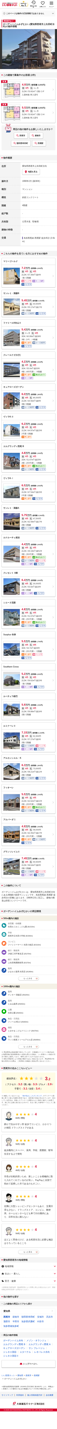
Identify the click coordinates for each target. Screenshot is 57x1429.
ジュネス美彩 (9, 1352)
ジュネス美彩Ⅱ (11, 1356)
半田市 (16, 1321)
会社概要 (49, 1395)
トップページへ (30, 1364)
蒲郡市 (6, 1321)
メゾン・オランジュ (36, 1340)
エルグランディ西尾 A (39, 1344)
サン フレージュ (37, 1348)
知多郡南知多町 (11, 1326)
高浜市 (49, 1317)
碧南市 (38, 135)
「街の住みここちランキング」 (32, 1096)
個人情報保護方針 (34, 1395)
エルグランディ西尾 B (14, 1344)
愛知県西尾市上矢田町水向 (34, 166)
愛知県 (6, 1311)
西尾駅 (40, 143)
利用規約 (20, 1395)
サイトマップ (7, 1395)
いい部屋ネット (8, 1375)
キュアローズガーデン (14, 1348)
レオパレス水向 (42, 1352)
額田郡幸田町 (22, 143)
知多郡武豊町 (28, 1321)
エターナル (25, 1352)
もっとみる (27, 978)
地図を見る (33, 172)
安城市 (40, 1317)
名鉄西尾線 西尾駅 (32, 238)
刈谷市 (40, 1321)
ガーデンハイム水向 (13, 1340)
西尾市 (22, 135)
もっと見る (27, 1252)
